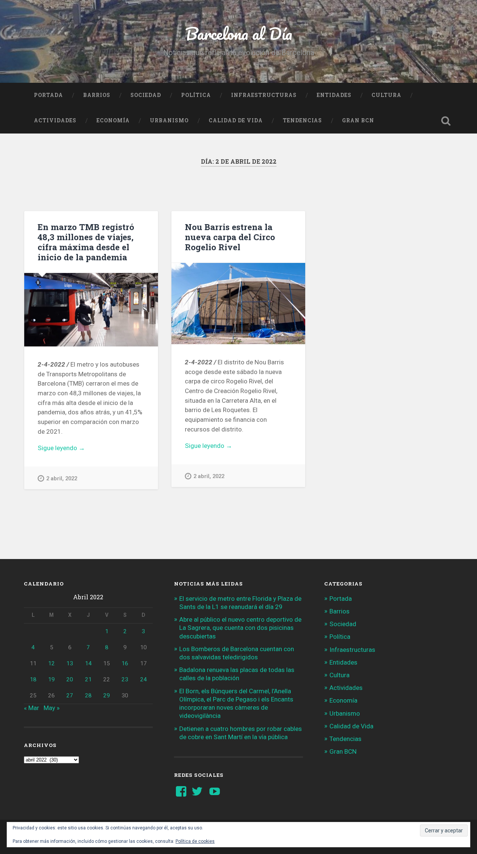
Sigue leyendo (73, 448)
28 (88, 695)
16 (124, 663)
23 (124, 679)
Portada (48, 95)
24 (143, 679)
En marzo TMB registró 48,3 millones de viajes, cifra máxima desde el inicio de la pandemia (86, 242)
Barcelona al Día (238, 33)
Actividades (55, 120)
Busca (445, 121)
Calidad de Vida (236, 120)
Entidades (334, 95)
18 (33, 679)
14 (88, 663)
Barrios (96, 95)
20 (69, 679)
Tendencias (302, 120)
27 (69, 695)
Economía (113, 120)
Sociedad (145, 95)
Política (196, 95)
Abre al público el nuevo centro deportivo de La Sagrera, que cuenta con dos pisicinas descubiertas (240, 628)
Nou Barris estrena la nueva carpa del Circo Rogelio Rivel (230, 236)
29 (106, 695)
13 (69, 663)
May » (52, 708)
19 (51, 679)
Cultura (386, 95)
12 (51, 663)
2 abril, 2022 (61, 478)
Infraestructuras (264, 95)
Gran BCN (358, 120)
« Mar (31, 708)
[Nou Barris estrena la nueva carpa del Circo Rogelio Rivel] (238, 303)
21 (88, 679)
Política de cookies (195, 841)
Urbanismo (169, 120)
